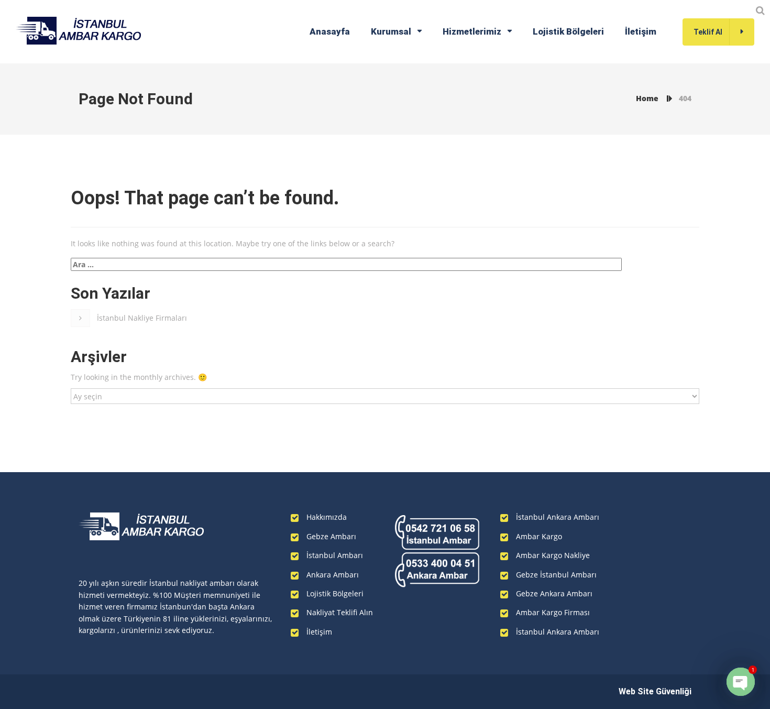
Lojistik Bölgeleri (568, 31)
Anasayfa (330, 31)
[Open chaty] (741, 682)
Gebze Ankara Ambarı (554, 593)
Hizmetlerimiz (472, 31)
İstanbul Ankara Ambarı (557, 517)
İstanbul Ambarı (334, 555)
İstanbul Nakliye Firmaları (142, 318)
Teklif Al (708, 32)
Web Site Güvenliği (655, 691)
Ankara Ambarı (332, 575)
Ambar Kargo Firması (553, 612)
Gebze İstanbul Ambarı (556, 575)
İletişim (640, 31)
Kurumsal (391, 31)
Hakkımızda (326, 517)
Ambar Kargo (539, 536)
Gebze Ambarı (331, 536)
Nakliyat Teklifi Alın (339, 612)
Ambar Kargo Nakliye (553, 555)
